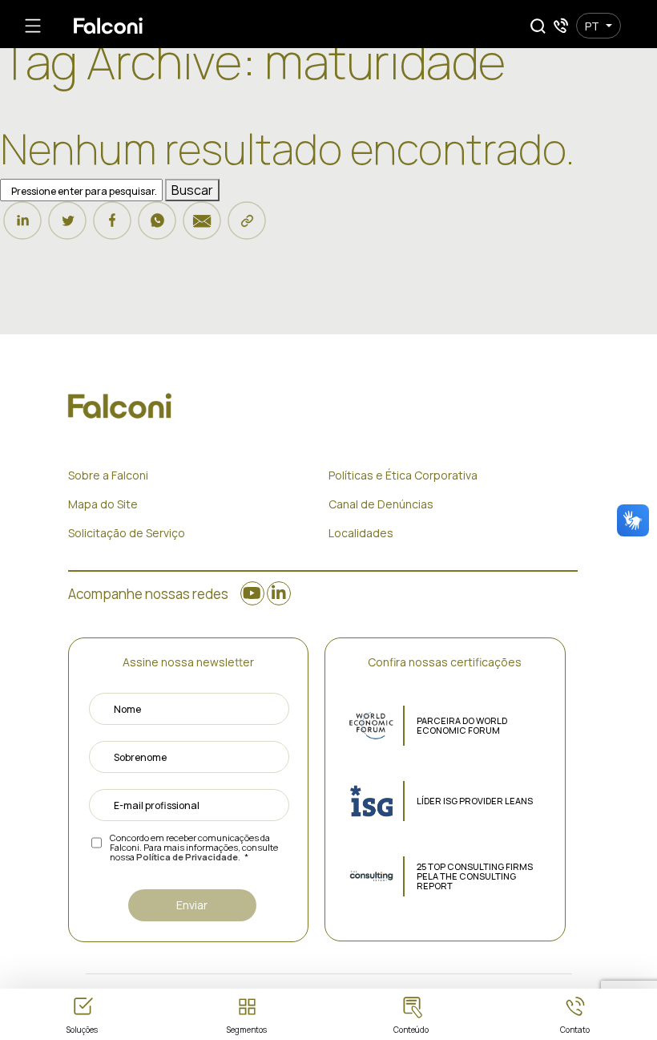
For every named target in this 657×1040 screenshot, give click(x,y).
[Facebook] (112, 227)
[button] (538, 26)
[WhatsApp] (157, 227)
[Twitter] (67, 227)
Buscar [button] (192, 190)
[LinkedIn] (22, 227)
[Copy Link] (246, 227)
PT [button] (592, 26)
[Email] (201, 227)
